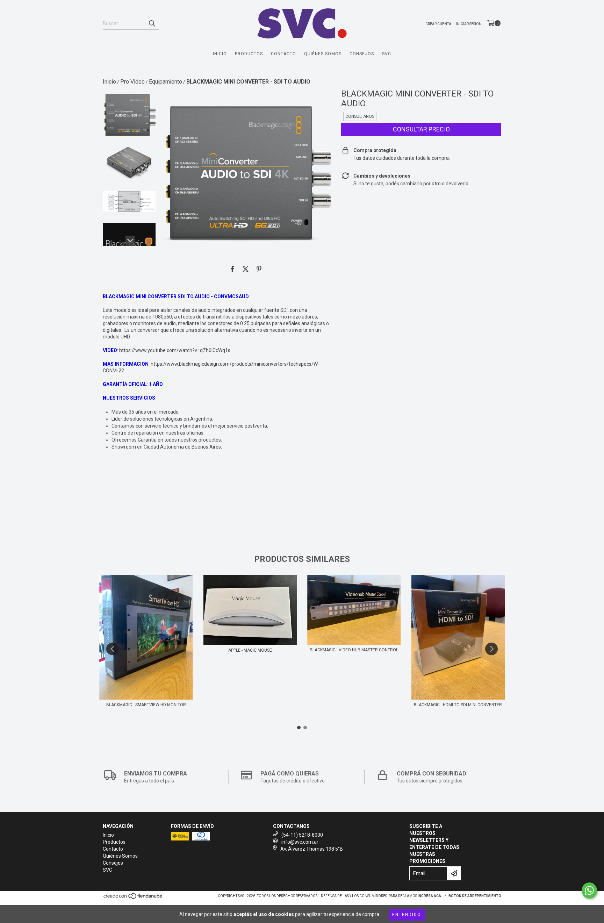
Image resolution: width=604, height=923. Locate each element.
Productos (249, 53)
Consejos (362, 53)
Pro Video (132, 81)
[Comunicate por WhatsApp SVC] (589, 890)
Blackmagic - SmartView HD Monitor (146, 704)
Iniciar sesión (469, 24)
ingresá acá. (430, 896)
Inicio (220, 53)
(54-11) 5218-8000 (302, 835)
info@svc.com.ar (299, 842)
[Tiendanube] (133, 898)
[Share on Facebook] (232, 268)
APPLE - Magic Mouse (250, 650)
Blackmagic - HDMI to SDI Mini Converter (458, 704)
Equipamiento (165, 81)
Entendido (406, 914)
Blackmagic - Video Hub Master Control (354, 649)
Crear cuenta (438, 24)
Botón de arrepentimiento (474, 896)
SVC (386, 53)
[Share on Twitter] (245, 268)
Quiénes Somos (322, 53)
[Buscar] (152, 23)
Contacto (283, 53)
